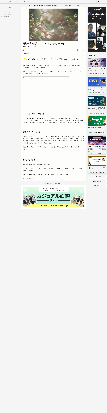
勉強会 (70, 5)
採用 (78, 5)
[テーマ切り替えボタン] (99, 2)
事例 (74, 5)
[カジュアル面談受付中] (53, 197)
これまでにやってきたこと (7, 12)
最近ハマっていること (6, 14)
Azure (55, 5)
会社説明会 (65, 5)
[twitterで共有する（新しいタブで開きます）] (83, 50)
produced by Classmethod (24, 1)
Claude (38, 5)
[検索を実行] (83, 1)
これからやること (5, 16)
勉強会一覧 (97, 185)
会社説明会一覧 (97, 181)
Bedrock (43, 5)
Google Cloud (49, 5)
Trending (30, 5)
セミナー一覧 (97, 177)
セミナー (60, 5)
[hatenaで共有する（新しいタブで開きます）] (77, 50)
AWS (35, 5)
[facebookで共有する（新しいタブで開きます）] (80, 50)
